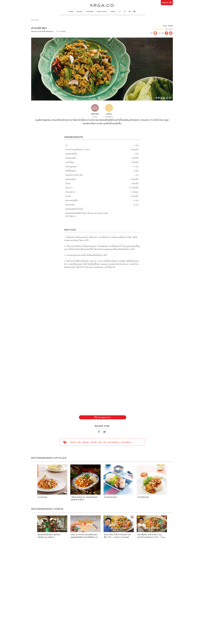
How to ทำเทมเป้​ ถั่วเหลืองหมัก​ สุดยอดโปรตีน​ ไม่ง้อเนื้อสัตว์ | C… (85, 535)
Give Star (169, 29)
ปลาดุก (85, 442)
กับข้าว (73, 442)
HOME (70, 11)
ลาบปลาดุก (42, 497)
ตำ (79, 442)
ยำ (104, 442)
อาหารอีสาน (113, 442)
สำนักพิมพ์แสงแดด (46, 31)
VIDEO (113, 11)
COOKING (89, 11)
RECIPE (79, 11)
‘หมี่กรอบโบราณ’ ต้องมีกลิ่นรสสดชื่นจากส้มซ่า (84, 498)
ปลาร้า (94, 442)
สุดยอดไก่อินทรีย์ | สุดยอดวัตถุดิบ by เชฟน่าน (49, 535)
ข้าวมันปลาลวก (110, 497)
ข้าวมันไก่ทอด (143, 497)
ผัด (100, 442)
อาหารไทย (126, 442)
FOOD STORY (102, 11)
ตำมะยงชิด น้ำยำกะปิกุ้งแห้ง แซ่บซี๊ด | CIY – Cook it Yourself (117, 535)
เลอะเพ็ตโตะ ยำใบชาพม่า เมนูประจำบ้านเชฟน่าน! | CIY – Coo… (151, 535)
